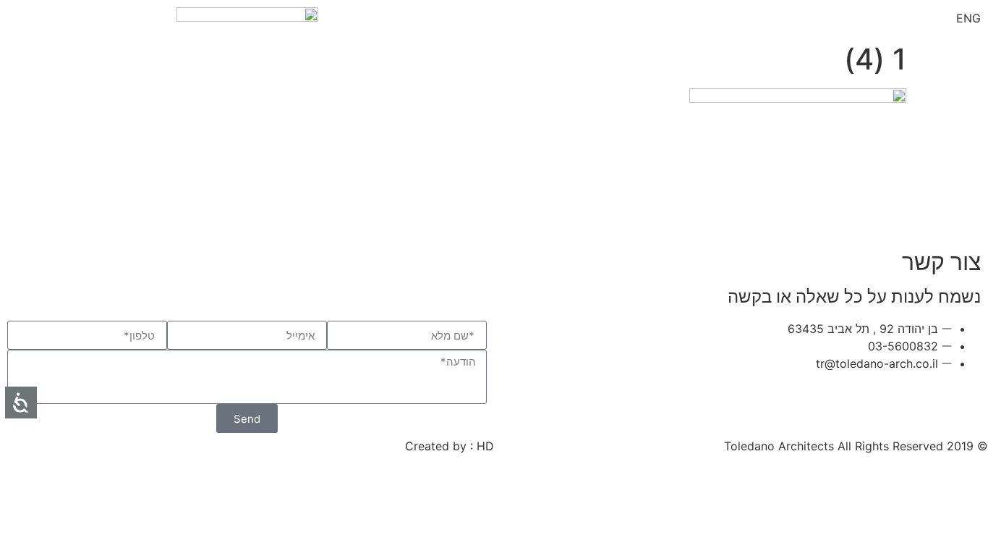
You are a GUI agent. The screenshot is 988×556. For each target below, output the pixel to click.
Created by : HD (449, 446)
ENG (968, 18)
